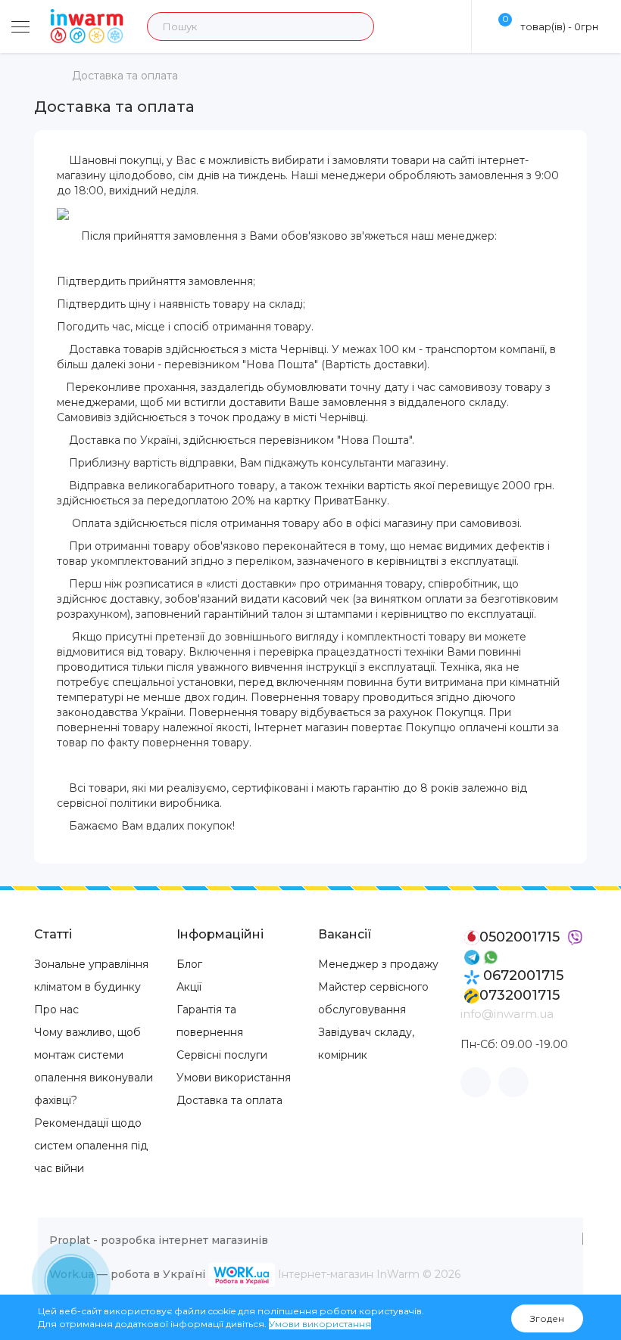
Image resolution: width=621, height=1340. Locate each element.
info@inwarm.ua (507, 1014)
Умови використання (233, 1077)
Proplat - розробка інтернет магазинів (158, 1240)
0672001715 (521, 975)
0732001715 (519, 995)
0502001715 (521, 937)
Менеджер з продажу (378, 964)
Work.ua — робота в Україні (127, 1273)
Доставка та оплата (125, 75)
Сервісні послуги (221, 1055)
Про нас (56, 1009)
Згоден (547, 1318)
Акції (188, 987)
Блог (189, 964)
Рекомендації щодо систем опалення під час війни (91, 1145)
